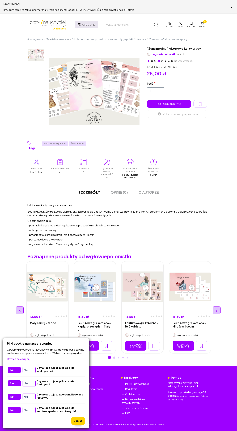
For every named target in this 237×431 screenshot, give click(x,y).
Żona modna (77, 143)
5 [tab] (127, 358)
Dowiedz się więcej (18, 358)
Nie (26, 370)
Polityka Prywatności (91, 388)
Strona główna (35, 39)
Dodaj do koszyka (169, 103)
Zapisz (78, 420)
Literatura (141, 39)
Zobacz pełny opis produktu (180, 114)
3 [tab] (118, 358)
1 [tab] (109, 358)
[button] (180, 24)
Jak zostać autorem (136, 408)
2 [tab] (114, 358)
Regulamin (131, 388)
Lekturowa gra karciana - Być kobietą (141, 324)
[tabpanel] (47, 307)
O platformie (132, 394)
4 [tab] (123, 358)
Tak (12, 370)
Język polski (126, 39)
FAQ (127, 413)
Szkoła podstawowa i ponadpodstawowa (94, 39)
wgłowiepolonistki (168, 54)
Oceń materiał (185, 61)
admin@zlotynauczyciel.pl (183, 386)
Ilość (150, 83)
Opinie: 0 (167, 61)
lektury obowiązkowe (55, 143)
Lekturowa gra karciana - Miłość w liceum (189, 324)
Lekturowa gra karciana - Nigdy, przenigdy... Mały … (94, 326)
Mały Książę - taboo (43, 323)
